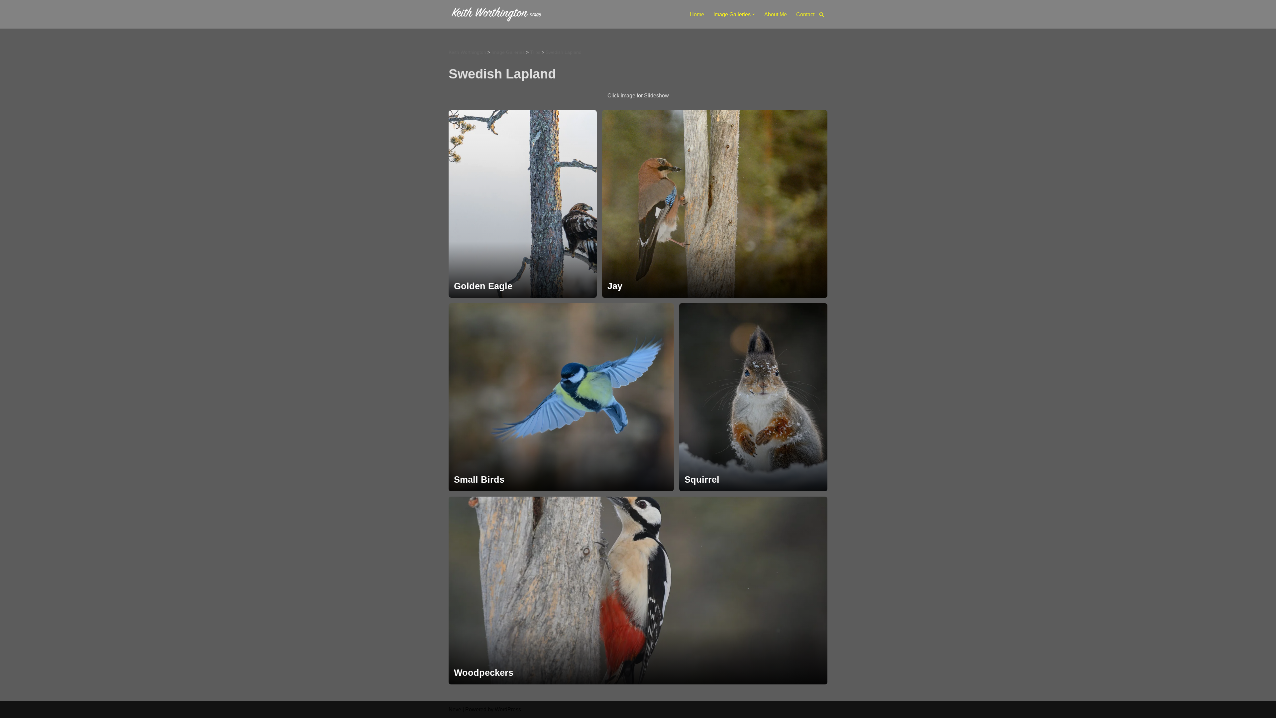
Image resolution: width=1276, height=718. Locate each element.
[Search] (821, 14)
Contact (805, 14)
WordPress (508, 709)
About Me (775, 14)
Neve (455, 709)
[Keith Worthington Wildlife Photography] (498, 14)
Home (697, 14)
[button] (753, 14)
